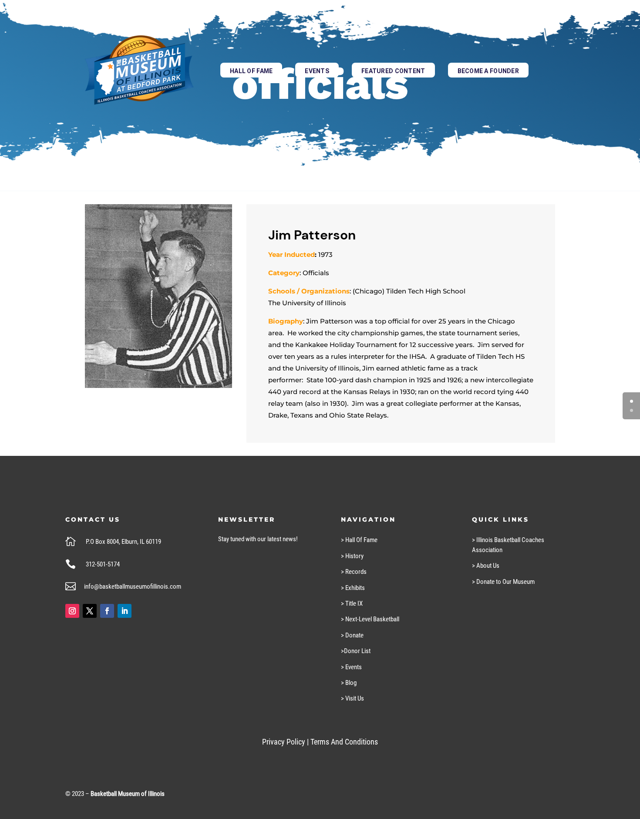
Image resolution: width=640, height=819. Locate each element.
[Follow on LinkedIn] (124, 611)
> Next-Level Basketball (370, 619)
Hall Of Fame (251, 70)
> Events (351, 667)
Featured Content (393, 70)
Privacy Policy (283, 741)
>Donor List (356, 651)
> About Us (485, 566)
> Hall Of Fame (359, 540)
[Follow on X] (90, 611)
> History (352, 556)
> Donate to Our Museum (503, 582)
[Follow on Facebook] (107, 611)
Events (317, 70)
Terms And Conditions (344, 741)
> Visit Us (352, 698)
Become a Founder (488, 70)
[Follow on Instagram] (72, 611)
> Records (354, 572)
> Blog (349, 683)
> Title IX (352, 603)
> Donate (352, 635)
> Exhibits (353, 588)
